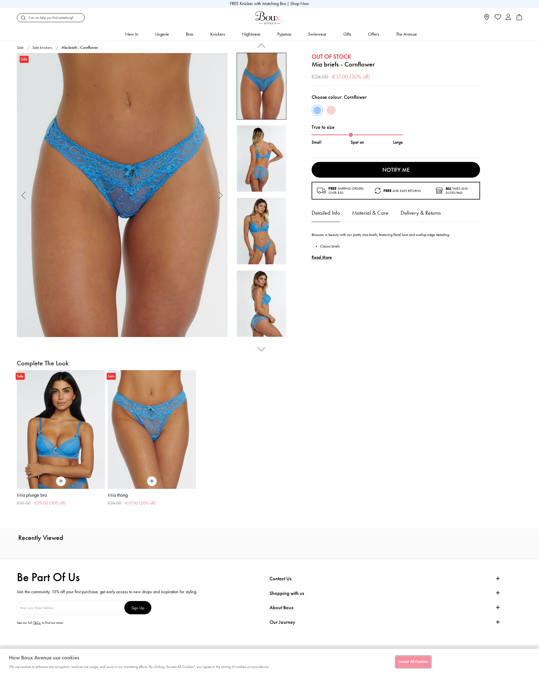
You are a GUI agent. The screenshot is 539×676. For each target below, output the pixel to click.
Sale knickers (42, 47)
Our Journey (282, 622)
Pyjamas (284, 34)
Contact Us (280, 579)
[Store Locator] (486, 19)
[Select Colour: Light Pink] (331, 110)
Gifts (347, 34)
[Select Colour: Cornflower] (317, 110)
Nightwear (251, 34)
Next (221, 195)
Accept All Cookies (413, 661)
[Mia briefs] (122, 195)
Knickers (217, 34)
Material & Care (370, 212)
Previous (24, 195)
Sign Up (137, 607)
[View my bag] (519, 19)
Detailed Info (326, 212)
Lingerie (162, 34)
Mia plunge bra (32, 495)
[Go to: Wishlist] (497, 18)
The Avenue (406, 34)
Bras (189, 34)
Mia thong (118, 495)
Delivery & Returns (421, 212)
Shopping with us (287, 593)
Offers (373, 34)
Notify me (396, 169)
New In (131, 34)
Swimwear (317, 34)
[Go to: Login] (508, 17)
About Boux (282, 608)
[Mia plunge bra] (61, 429)
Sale (20, 47)
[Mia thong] (152, 429)
